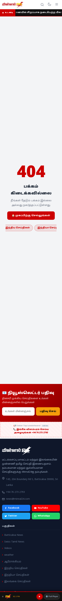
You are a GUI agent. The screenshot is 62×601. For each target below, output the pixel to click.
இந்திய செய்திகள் (17, 227)
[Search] (42, 4)
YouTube (43, 508)
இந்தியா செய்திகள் (16, 575)
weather (9, 555)
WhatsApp (44, 516)
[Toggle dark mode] (49, 4)
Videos (8, 548)
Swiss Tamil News (14, 541)
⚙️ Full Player (52, 596)
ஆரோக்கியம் (12, 561)
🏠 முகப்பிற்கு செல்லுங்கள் (31, 215)
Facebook (13, 508)
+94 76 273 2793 (15, 492)
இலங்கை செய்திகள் (17, 581)
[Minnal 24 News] (12, 4)
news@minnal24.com (18, 499)
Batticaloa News (13, 535)
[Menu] (56, 4)
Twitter (12, 516)
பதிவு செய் (48, 411)
